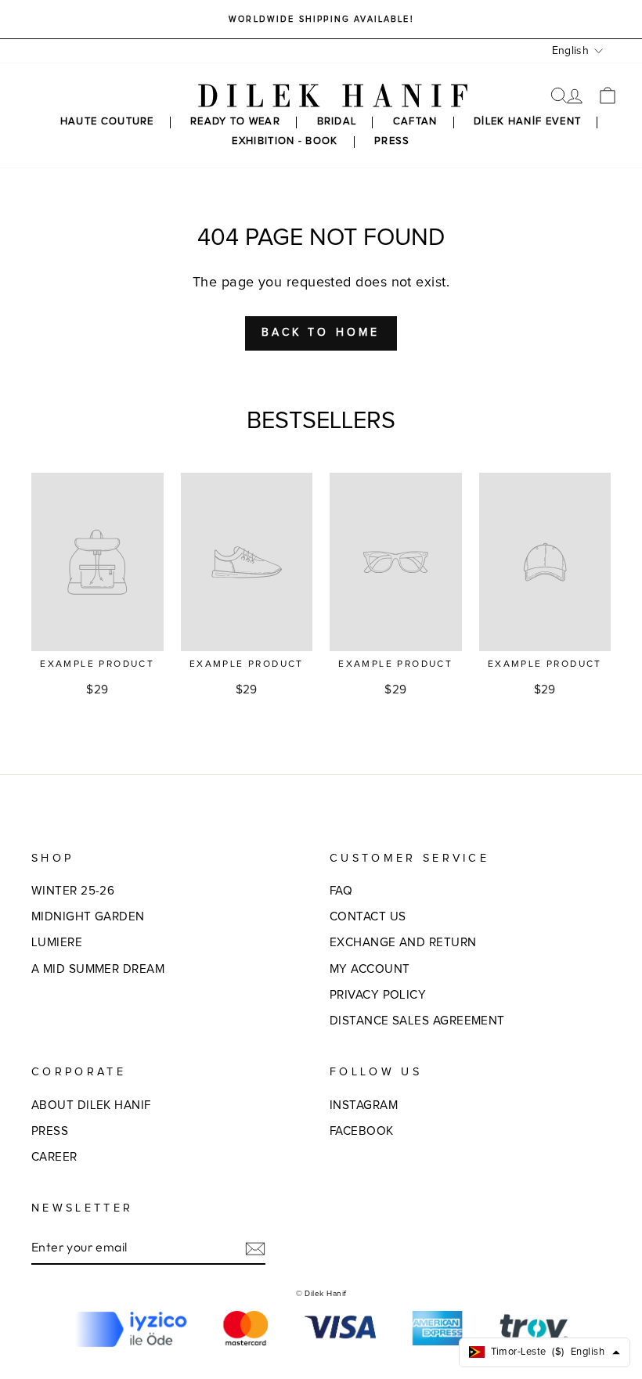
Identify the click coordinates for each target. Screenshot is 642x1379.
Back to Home (320, 332)
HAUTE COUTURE (107, 122)
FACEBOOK (362, 1131)
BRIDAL (337, 122)
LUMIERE (56, 943)
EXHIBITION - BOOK (284, 141)
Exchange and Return (403, 943)
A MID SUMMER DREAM (97, 969)
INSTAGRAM (364, 1105)
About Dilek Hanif (91, 1105)
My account (370, 969)
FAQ (341, 891)
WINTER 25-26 (72, 891)
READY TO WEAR (235, 122)
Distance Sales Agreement (417, 1021)
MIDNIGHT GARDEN (88, 917)
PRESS (392, 141)
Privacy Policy (378, 995)
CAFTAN (415, 122)
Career (54, 1157)
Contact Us (368, 917)
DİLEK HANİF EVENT (527, 122)
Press (49, 1131)
